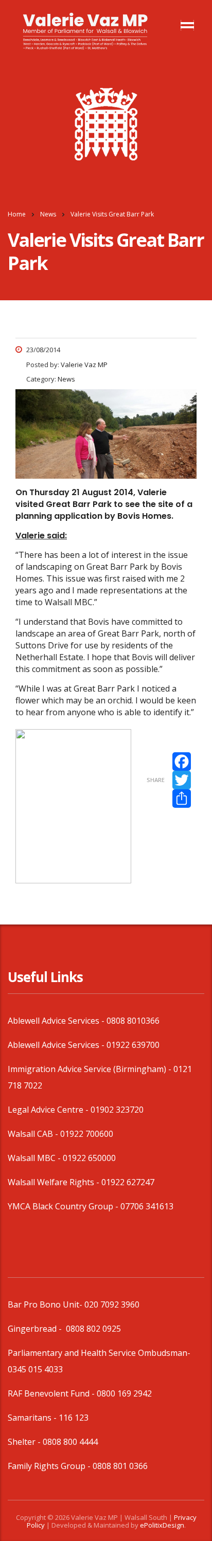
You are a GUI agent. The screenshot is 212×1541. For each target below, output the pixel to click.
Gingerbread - (36, 1328)
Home (17, 214)
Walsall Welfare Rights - (54, 1182)
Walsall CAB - (34, 1133)
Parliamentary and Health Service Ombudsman (97, 1352)
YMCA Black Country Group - (64, 1206)
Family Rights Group (46, 1466)
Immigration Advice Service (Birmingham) (87, 1069)
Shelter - (25, 1441)
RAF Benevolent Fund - (52, 1393)
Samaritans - (33, 1417)
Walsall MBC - (35, 1158)
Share (156, 780)
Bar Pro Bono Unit (43, 1304)
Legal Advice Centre (45, 1109)
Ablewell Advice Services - (57, 1020)
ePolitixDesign (162, 1525)
